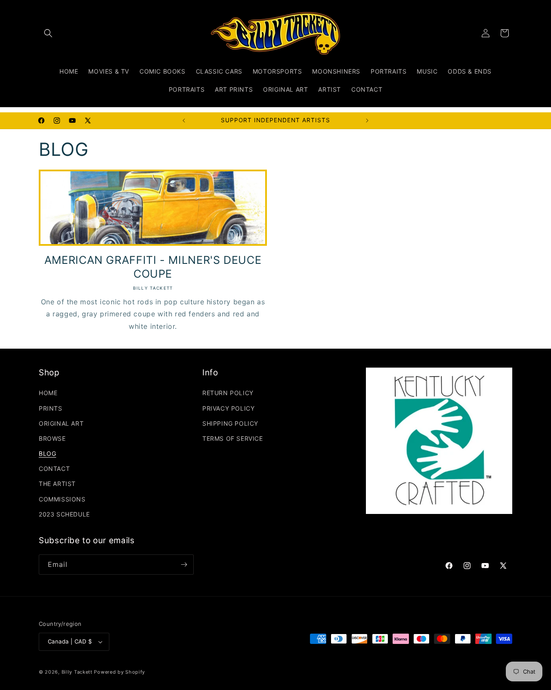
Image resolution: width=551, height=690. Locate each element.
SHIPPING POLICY (230, 423)
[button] (48, 33)
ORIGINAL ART (61, 423)
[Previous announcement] (183, 120)
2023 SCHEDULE (64, 514)
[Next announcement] (367, 120)
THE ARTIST (57, 483)
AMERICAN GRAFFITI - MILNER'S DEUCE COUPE (152, 267)
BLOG (47, 453)
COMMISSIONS (62, 499)
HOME (48, 392)
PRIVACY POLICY (228, 408)
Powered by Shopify (119, 672)
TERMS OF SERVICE (232, 438)
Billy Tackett (77, 672)
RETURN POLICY (228, 392)
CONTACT (54, 468)
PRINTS (50, 408)
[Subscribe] (183, 564)
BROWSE (52, 438)
